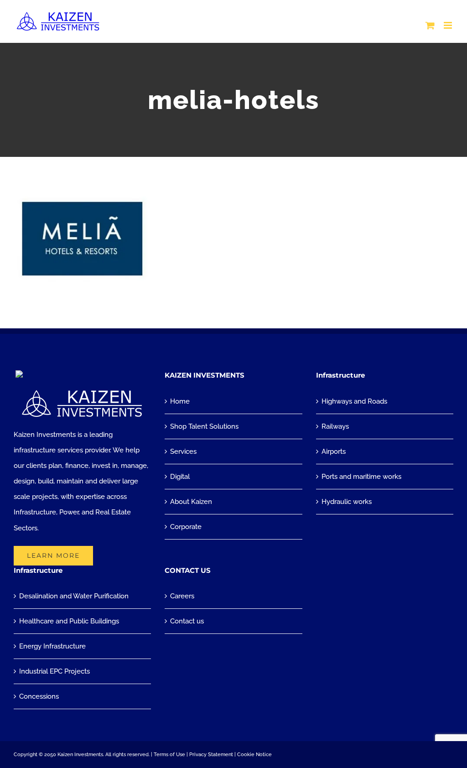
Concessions (39, 696)
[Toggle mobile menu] (448, 25)
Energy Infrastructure (52, 646)
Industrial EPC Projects (54, 671)
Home (180, 401)
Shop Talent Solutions (204, 426)
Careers (182, 596)
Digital (180, 476)
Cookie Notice (254, 755)
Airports (334, 451)
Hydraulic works (347, 502)
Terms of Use (169, 755)
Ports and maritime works (361, 476)
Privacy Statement (211, 755)
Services (183, 451)
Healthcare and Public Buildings (69, 621)
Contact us (187, 621)
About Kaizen (191, 502)
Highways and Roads (354, 401)
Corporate (186, 527)
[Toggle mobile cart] (430, 25)
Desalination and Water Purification (74, 596)
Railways (335, 426)
